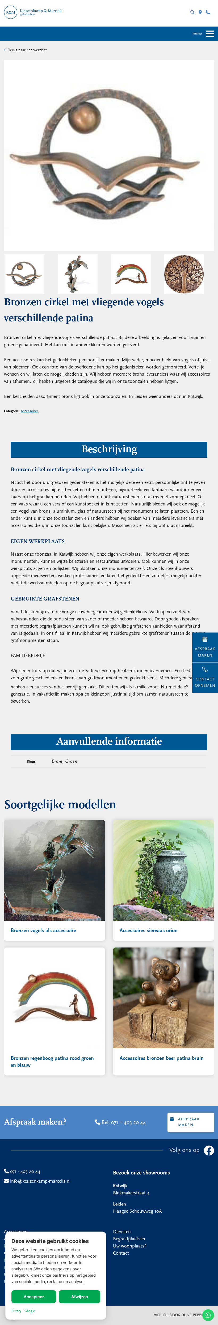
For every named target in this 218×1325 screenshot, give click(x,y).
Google (29, 1311)
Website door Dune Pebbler (180, 1315)
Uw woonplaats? (129, 1246)
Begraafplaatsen (129, 1239)
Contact (121, 1253)
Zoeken (194, 13)
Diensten (122, 1232)
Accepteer (34, 1296)
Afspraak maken (189, 1122)
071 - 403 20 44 (210, 13)
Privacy (16, 1311)
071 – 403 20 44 (128, 1122)
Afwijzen (79, 1296)
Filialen (202, 13)
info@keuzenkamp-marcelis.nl (39, 1181)
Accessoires (30, 411)
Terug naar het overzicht (27, 50)
